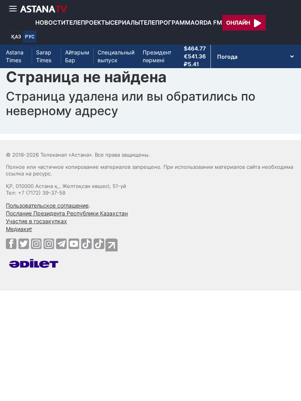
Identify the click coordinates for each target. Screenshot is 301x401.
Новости (50, 22)
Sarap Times (43, 56)
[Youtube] (74, 243)
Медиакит (19, 229)
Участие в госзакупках (36, 221)
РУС (29, 37)
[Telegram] (61, 243)
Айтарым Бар (77, 56)
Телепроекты (87, 22)
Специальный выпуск (116, 56)
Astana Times (15, 56)
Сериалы (125, 22)
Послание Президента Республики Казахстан (67, 213)
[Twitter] (24, 243)
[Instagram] (36, 243)
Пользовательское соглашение (47, 205)
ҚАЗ (16, 37)
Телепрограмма (167, 22)
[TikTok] (86, 243)
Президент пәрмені (157, 56)
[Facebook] (11, 243)
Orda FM (208, 22)
